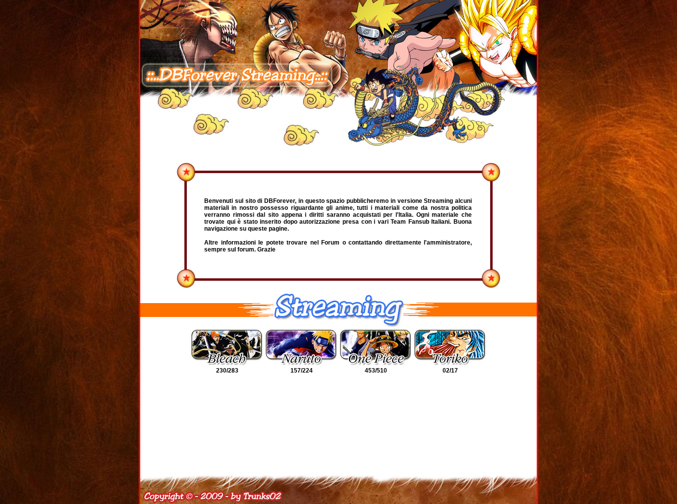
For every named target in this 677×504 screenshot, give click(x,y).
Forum (330, 242)
